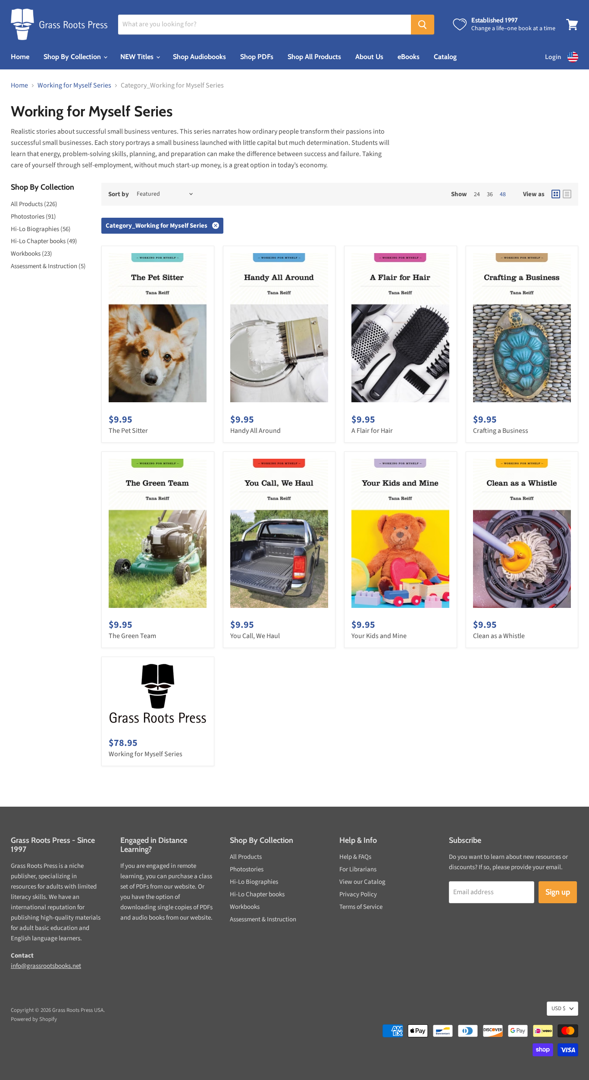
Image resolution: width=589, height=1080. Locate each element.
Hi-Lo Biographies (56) (41, 229)
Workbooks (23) (31, 253)
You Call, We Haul (255, 636)
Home (20, 57)
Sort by (118, 194)
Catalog (445, 57)
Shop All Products (314, 57)
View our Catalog (362, 881)
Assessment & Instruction (263, 919)
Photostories (246, 869)
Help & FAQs (355, 856)
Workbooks (245, 906)
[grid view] (555, 194)
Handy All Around (255, 430)
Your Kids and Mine (379, 636)
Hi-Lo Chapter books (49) (44, 241)
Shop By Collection (73, 57)
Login (553, 57)
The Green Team (132, 636)
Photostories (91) (33, 216)
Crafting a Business (500, 430)
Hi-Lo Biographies (254, 881)
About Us (369, 57)
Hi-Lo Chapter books (257, 894)
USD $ (558, 1008)
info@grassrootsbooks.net (46, 965)
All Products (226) (34, 204)
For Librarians (357, 869)
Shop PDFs (256, 57)
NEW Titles (137, 57)
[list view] (567, 194)
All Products (246, 856)
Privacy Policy (358, 894)
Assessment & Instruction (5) (48, 266)
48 (503, 194)
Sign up (557, 892)
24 (477, 194)
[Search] (422, 24)
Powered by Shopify (34, 1019)
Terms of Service (360, 906)
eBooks (409, 57)
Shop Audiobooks (199, 57)
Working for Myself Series (74, 85)
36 (490, 194)
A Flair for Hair (372, 430)
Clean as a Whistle (499, 636)
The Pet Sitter (128, 430)
